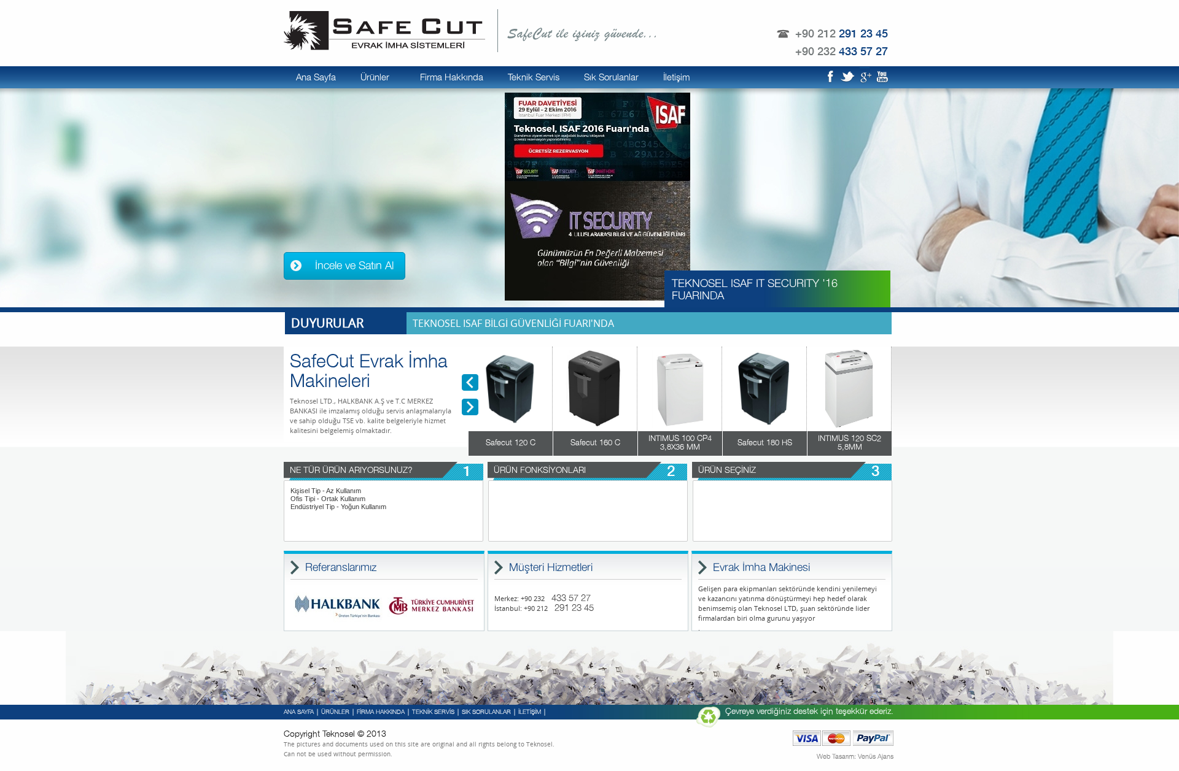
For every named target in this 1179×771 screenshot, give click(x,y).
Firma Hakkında (451, 78)
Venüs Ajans (875, 757)
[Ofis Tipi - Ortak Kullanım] (383, 499)
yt (881, 76)
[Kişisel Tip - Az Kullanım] (383, 491)
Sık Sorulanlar (611, 78)
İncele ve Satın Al (354, 266)
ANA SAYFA (299, 712)
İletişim (676, 78)
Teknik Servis (533, 78)
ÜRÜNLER (335, 712)
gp (864, 76)
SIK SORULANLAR (486, 712)
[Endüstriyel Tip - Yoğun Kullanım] (383, 507)
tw (847, 76)
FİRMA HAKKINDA (381, 712)
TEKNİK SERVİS (433, 712)
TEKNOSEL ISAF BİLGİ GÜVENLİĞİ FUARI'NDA (513, 323)
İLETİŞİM (529, 712)
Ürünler (374, 78)
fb (830, 76)
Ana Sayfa (316, 78)
